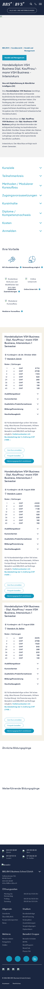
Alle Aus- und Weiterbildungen (22, 10)
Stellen (4, 945)
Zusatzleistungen (29, 923)
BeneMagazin (28, 945)
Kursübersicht (16, 48)
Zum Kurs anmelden (14, 450)
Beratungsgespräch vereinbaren (19, 461)
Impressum (5, 983)
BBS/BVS (5, 48)
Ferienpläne (27, 920)
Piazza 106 (27, 951)
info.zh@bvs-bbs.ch (9, 883)
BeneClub (26, 948)
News (4, 923)
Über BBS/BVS (7, 917)
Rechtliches (17, 983)
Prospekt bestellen (14, 456)
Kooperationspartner (10, 920)
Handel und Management (14, 58)
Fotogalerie (6, 942)
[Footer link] (9, 959)
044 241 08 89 (7, 881)
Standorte (6, 914)
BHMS (25, 942)
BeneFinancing (28, 917)
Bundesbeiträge (29, 914)
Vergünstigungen (29, 926)
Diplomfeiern (27, 929)
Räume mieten (7, 939)
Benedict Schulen (29, 939)
